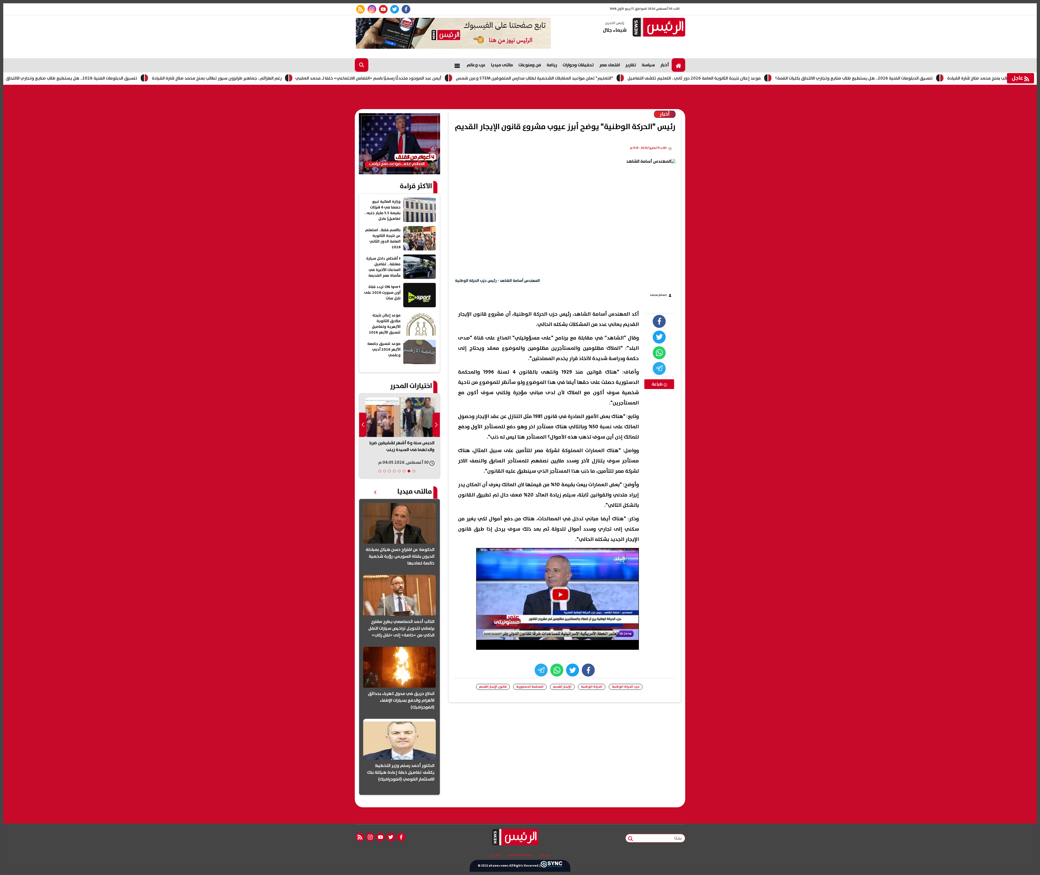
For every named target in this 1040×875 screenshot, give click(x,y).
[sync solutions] (551, 866)
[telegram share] (659, 368)
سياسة (648, 64)
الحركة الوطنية (591, 686)
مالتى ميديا (502, 64)
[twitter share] (659, 337)
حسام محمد (658, 295)
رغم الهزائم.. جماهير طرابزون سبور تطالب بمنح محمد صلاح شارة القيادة (260, 78)
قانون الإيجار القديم (493, 686)
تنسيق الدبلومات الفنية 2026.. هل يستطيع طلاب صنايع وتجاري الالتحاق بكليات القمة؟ (102, 78)
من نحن (545, 855)
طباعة (658, 384)
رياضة (552, 64)
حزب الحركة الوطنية (625, 686)
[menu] (457, 65)
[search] (361, 65)
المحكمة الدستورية (530, 686)
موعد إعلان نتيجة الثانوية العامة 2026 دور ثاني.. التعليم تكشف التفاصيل (737, 78)
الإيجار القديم (562, 686)
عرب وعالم (476, 64)
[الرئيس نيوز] (658, 28)
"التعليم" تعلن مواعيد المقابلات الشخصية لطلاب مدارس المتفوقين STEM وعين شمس (578, 78)
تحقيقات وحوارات (578, 64)
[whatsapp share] (659, 352)
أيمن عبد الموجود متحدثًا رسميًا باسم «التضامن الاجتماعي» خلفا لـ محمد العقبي (412, 78)
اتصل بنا (495, 855)
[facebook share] (659, 321)
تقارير (630, 64)
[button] (413, 471)
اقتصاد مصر (609, 64)
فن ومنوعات (529, 64)
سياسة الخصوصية (520, 855)
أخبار (664, 64)
